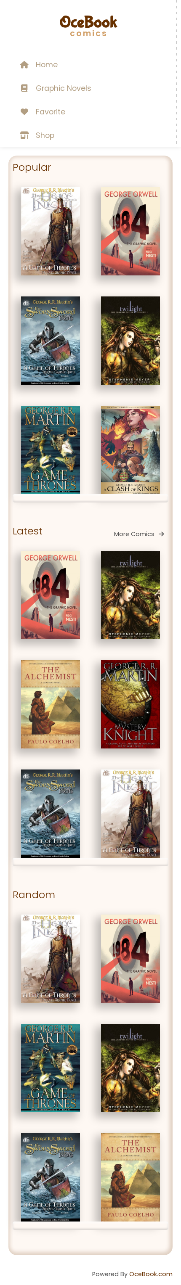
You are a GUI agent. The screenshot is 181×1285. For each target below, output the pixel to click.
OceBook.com (151, 1274)
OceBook (88, 22)
